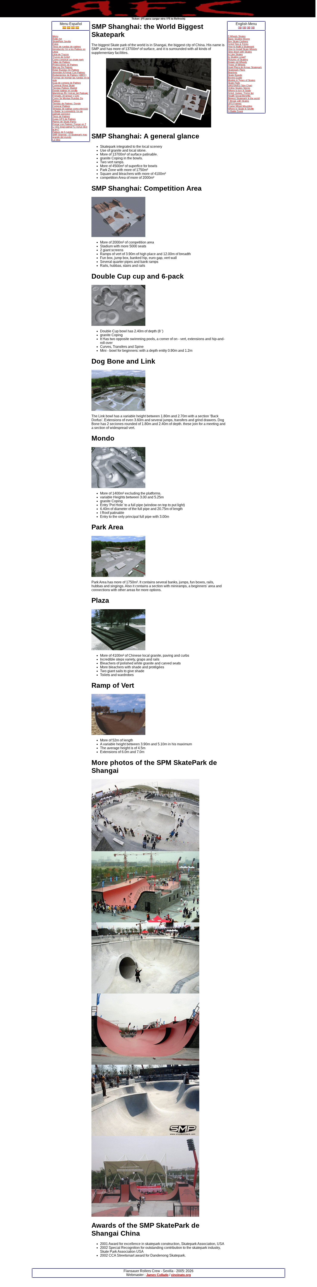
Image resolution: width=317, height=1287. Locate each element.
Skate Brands (235, 75)
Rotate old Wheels (237, 62)
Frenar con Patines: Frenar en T (69, 124)
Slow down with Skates (240, 51)
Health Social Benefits (239, 95)
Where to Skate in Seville (241, 108)
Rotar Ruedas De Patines (65, 70)
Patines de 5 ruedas (62, 132)
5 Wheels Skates (237, 36)
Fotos (55, 44)
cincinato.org (181, 1275)
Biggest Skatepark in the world (244, 98)
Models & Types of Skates (241, 80)
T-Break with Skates (238, 101)
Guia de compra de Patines (66, 83)
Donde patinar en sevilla (64, 90)
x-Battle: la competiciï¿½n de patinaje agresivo (67, 112)
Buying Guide (235, 77)
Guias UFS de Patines (64, 119)
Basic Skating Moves (239, 39)
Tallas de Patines (61, 62)
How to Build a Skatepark (241, 46)
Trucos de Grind (61, 57)
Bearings (232, 72)
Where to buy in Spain (239, 90)
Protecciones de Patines (65, 64)
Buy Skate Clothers (238, 41)
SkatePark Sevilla (61, 41)
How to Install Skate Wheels (242, 49)
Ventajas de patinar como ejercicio (70, 108)
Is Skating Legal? (237, 57)
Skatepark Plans (236, 70)
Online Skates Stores (239, 88)
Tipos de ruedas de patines (66, 46)
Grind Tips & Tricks (238, 44)
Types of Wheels (236, 64)
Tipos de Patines (61, 116)
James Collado (157, 1275)
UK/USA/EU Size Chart (240, 85)
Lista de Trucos (60, 54)
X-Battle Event (235, 111)
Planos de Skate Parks (64, 121)
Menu (55, 36)
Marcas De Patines (62, 67)
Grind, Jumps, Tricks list (241, 93)
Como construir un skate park (68, 59)
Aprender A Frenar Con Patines (68, 72)
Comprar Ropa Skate (63, 85)
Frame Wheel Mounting (240, 106)
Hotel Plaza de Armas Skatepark (245, 67)
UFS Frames (235, 103)
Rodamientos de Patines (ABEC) (69, 75)
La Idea (56, 139)
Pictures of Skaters (238, 59)
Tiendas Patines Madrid (64, 88)
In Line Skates (235, 54)
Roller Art (57, 39)
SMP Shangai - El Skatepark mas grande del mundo (69, 135)
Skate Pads (234, 83)
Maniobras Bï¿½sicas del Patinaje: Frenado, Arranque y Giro (70, 94)
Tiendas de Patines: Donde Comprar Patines (66, 104)
